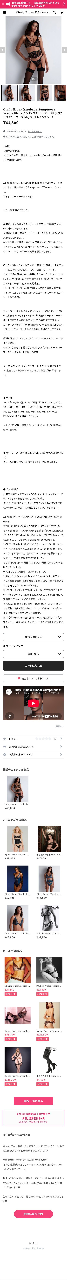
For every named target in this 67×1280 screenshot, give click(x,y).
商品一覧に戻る (33, 1101)
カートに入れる (33, 665)
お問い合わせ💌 (33, 1214)
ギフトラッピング (13, 646)
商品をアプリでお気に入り (35, 678)
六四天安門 (33, 1228)
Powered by (30, 1248)
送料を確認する (35, 131)
